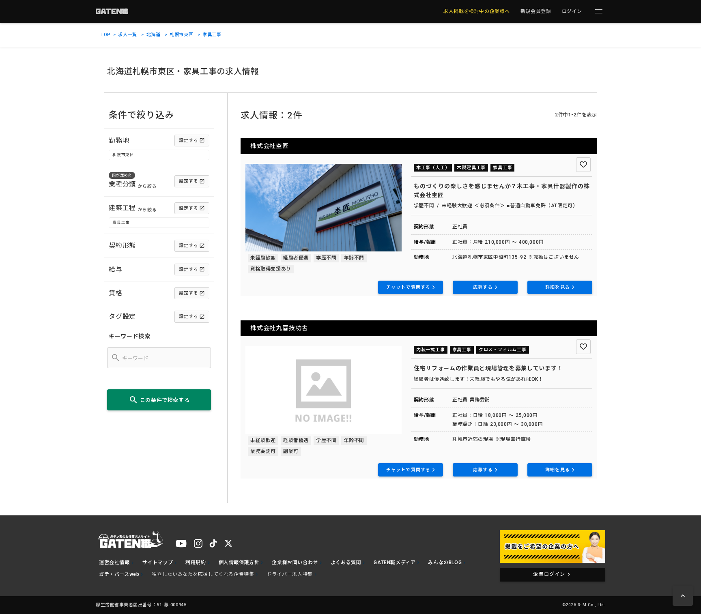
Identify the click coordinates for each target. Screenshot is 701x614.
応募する (482, 287)
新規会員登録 (535, 11)
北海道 (153, 34)
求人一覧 (127, 34)
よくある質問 (346, 562)
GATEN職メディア (394, 562)
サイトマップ (157, 562)
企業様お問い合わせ (295, 562)
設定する (188, 140)
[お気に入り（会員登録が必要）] (583, 164)
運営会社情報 (114, 562)
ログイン (572, 11)
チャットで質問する (408, 287)
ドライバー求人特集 (289, 574)
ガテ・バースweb (119, 574)
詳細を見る (557, 287)
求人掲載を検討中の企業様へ (476, 11)
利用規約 (195, 562)
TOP (106, 34)
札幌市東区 (181, 34)
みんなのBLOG (445, 562)
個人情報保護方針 (239, 562)
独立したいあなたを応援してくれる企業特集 (203, 574)
